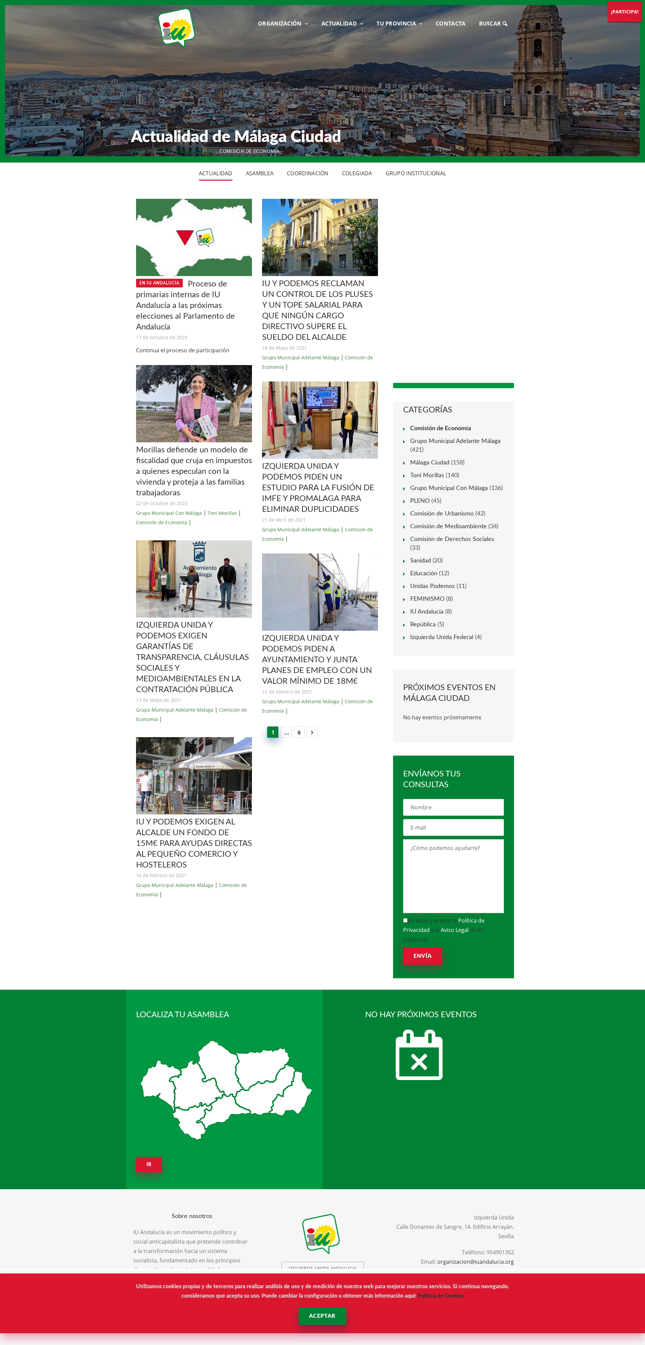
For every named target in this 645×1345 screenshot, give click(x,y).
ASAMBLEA (259, 173)
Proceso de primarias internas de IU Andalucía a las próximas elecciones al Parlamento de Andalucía (185, 305)
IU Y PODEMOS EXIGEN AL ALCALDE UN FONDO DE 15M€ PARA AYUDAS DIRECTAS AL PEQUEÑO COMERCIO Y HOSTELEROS (194, 843)
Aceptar (322, 1316)
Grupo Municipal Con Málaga (169, 513)
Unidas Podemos (432, 586)
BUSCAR (491, 23)
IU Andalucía (426, 612)
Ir (149, 1164)
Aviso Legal (455, 930)
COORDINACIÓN (308, 173)
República (423, 625)
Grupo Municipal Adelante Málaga (174, 710)
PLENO (420, 501)
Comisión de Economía (161, 522)
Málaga (161, 151)
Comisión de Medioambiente (448, 527)
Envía (423, 956)
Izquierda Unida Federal (441, 637)
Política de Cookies (441, 1296)
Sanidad (420, 561)
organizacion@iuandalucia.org (475, 1261)
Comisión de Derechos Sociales (452, 539)
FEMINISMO (427, 599)
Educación (423, 574)
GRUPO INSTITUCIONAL (416, 173)
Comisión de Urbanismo (442, 514)
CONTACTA (450, 23)
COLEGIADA (357, 173)
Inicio (138, 151)
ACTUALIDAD (339, 23)
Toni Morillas (222, 513)
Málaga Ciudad (195, 151)
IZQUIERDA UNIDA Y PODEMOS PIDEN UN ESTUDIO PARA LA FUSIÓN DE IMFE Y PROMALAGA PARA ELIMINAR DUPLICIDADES (318, 487)
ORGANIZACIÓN (280, 23)
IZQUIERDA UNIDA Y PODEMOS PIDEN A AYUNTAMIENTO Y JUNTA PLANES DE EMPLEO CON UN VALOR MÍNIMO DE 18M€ (317, 659)
